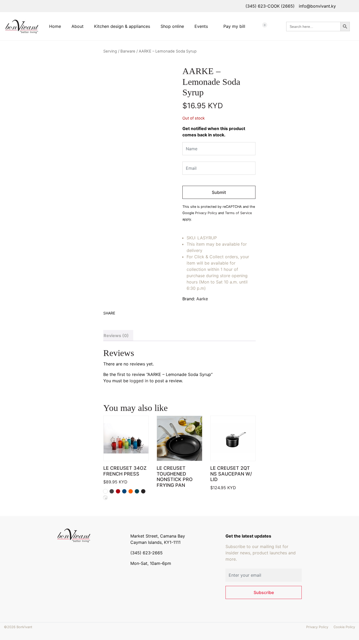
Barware (127, 51)
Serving (110, 51)
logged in (139, 380)
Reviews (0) (116, 335)
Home (55, 26)
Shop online (172, 26)
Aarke (202, 298)
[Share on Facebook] (107, 320)
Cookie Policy (344, 627)
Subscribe (264, 592)
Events (201, 26)
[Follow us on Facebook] (61, 551)
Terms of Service (238, 213)
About (77, 26)
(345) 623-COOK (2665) (270, 6)
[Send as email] (129, 320)
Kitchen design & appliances (122, 26)
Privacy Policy (206, 213)
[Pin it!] (121, 320)
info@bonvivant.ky (317, 6)
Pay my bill (234, 26)
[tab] (118, 335)
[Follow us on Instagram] (68, 551)
